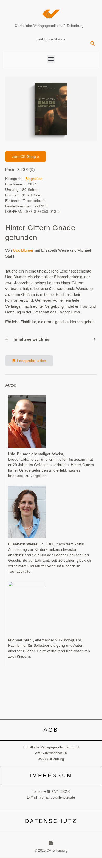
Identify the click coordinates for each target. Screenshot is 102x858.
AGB (51, 730)
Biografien (34, 179)
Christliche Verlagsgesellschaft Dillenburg (49, 25)
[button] (93, 45)
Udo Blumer (22, 250)
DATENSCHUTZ (51, 821)
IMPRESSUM (51, 775)
